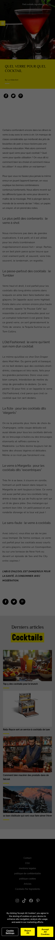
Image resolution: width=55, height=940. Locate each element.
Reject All (27, 931)
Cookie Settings (10, 931)
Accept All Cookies (45, 931)
